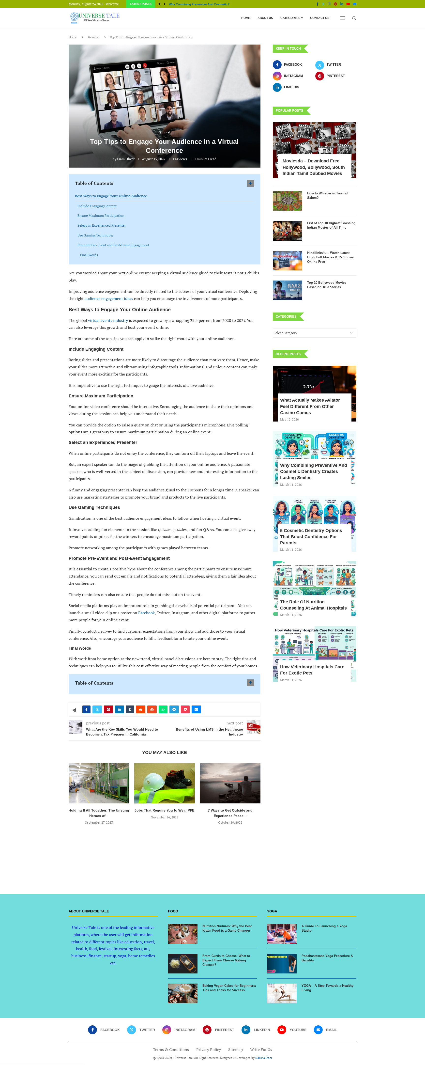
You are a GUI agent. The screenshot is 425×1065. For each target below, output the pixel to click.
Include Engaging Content (97, 206)
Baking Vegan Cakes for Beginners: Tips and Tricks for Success (229, 988)
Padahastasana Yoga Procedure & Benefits (327, 958)
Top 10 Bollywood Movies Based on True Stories (326, 285)
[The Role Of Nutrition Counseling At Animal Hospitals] (314, 589)
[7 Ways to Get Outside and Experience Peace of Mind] (164, 783)
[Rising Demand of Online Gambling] (230, 783)
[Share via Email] (196, 709)
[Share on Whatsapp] (163, 709)
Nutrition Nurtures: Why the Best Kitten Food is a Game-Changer (227, 928)
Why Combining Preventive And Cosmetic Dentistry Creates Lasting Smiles (313, 471)
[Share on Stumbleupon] (152, 709)
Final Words (89, 254)
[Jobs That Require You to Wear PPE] (99, 783)
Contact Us (319, 18)
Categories (290, 18)
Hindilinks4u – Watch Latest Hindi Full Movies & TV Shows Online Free (330, 257)
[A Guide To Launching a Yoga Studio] (282, 934)
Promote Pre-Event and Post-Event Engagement (113, 245)
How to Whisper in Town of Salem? (327, 195)
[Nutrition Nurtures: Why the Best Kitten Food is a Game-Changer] (182, 934)
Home (245, 18)
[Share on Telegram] (174, 709)
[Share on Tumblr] (130, 709)
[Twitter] (323, 4)
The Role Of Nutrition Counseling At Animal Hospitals (313, 605)
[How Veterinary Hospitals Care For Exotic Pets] (314, 654)
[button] (159, 4)
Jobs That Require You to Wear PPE (99, 810)
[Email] (354, 4)
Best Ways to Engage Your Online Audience (111, 195)
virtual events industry (108, 320)
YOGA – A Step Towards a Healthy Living (327, 988)
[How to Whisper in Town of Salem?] (287, 201)
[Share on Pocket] (185, 709)
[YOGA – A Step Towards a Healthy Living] (282, 993)
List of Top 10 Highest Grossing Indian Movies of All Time (331, 225)
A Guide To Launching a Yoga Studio (324, 928)
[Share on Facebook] (86, 709)
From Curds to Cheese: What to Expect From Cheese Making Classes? (226, 960)
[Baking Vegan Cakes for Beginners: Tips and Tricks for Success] (182, 993)
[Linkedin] (341, 4)
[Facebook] (318, 4)
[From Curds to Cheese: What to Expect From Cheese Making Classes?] (182, 963)
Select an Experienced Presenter (101, 225)
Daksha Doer (263, 1058)
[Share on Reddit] (140, 709)
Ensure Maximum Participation (100, 215)
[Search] (353, 18)
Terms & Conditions (171, 1049)
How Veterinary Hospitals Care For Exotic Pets (312, 669)
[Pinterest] (335, 4)
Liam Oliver (126, 159)
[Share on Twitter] (97, 709)
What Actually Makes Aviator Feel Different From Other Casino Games (310, 406)
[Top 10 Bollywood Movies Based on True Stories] (287, 290)
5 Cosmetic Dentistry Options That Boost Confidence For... (209, 4)
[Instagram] (329, 4)
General (94, 37)
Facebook (146, 612)
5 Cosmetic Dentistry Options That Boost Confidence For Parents (311, 536)
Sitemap (235, 1049)
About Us (265, 18)
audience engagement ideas (109, 298)
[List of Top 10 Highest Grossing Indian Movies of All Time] (287, 231)
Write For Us (261, 1049)
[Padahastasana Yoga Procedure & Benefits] (282, 963)
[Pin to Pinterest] (108, 709)
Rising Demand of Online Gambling (230, 810)
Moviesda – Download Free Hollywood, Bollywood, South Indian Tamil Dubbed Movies (314, 167)
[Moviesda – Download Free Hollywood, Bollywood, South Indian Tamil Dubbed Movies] (314, 150)
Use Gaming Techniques (95, 235)
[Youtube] (348, 4)
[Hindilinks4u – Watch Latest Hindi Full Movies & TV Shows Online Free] (287, 260)
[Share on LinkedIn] (119, 709)
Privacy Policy (208, 1049)
